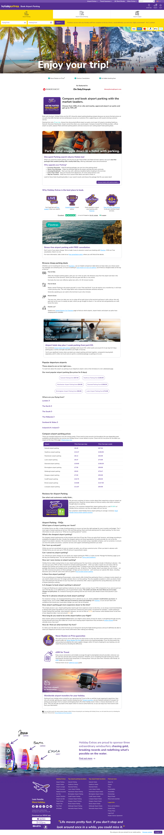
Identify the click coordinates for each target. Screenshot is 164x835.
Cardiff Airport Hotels (94, 796)
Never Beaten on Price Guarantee (63, 713)
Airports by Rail (60, 799)
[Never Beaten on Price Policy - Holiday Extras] (64, 78)
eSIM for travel (73, 663)
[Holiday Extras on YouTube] (47, 806)
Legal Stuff (111, 813)
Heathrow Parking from (93, 378)
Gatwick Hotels (93, 782)
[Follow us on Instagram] (40, 806)
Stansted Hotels (93, 787)
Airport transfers (88, 700)
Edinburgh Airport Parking (75, 806)
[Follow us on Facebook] (33, 806)
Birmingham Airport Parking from (68, 391)
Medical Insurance (61, 791)
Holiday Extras (10, 6)
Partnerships (111, 794)
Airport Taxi (59, 803)
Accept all (158, 832)
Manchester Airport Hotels (96, 791)
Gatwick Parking (72, 782)
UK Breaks (59, 808)
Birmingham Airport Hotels (96, 794)
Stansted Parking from (97, 384)
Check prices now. (66, 440)
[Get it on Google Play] (41, 822)
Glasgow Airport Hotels (95, 801)
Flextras (91, 211)
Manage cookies (147, 832)
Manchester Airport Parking (75, 791)
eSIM (57, 660)
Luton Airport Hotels (94, 789)
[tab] (26, 14)
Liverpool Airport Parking (75, 799)
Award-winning (70, 207)
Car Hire (58, 794)
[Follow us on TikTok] (44, 806)
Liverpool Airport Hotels (95, 799)
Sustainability (111, 789)
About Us (110, 782)
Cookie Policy (111, 808)
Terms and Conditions (89, 557)
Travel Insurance (60, 789)
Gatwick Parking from (69, 378)
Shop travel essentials (114, 799)
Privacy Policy (111, 811)
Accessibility (111, 791)
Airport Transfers (60, 796)
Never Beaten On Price (74, 640)
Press (109, 787)
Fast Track (59, 806)
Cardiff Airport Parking (74, 796)
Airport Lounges (60, 787)
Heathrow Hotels (93, 784)
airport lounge (108, 620)
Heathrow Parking (73, 784)
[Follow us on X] (37, 806)
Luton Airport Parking (74, 789)
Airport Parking (60, 782)
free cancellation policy (76, 254)
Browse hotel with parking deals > (108, 182)
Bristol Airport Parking (74, 803)
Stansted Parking (72, 787)
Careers (110, 784)
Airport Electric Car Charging (64, 311)
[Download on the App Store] (41, 818)
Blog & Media (111, 796)
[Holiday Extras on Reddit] (51, 806)
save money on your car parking (86, 268)
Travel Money (59, 801)
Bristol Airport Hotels (94, 803)
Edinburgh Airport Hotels (95, 806)
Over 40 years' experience (112, 207)
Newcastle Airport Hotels (95, 808)
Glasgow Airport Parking (74, 801)
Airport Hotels (60, 784)
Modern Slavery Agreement (115, 815)
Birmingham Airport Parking (75, 794)
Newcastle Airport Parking (75, 808)
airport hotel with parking (62, 348)
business (71, 266)
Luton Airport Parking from (97, 391)
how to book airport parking (84, 572)
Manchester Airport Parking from (69, 384)
